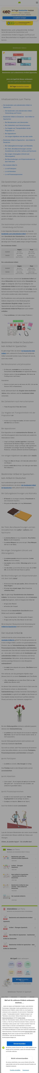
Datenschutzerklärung (7, 1018)
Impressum (26, 1070)
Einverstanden (19, 1044)
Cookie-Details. (21, 1018)
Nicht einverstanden (19, 1058)
